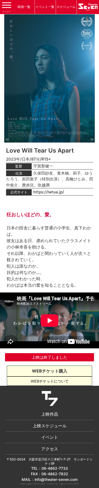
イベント (49, 437)
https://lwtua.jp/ (48, 191)
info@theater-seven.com (56, 479)
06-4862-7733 (54, 468)
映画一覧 (24, 7)
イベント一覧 (44, 7)
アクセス (49, 448)
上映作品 (49, 414)
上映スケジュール (50, 425)
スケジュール (66, 7)
